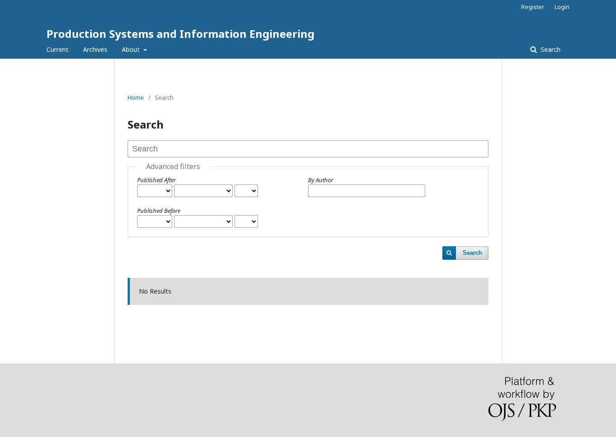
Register (532, 7)
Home (136, 97)
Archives (95, 49)
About (132, 49)
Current (57, 49)
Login (562, 7)
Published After (156, 180)
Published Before (158, 211)
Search (550, 49)
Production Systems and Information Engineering (180, 33)
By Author (320, 180)
